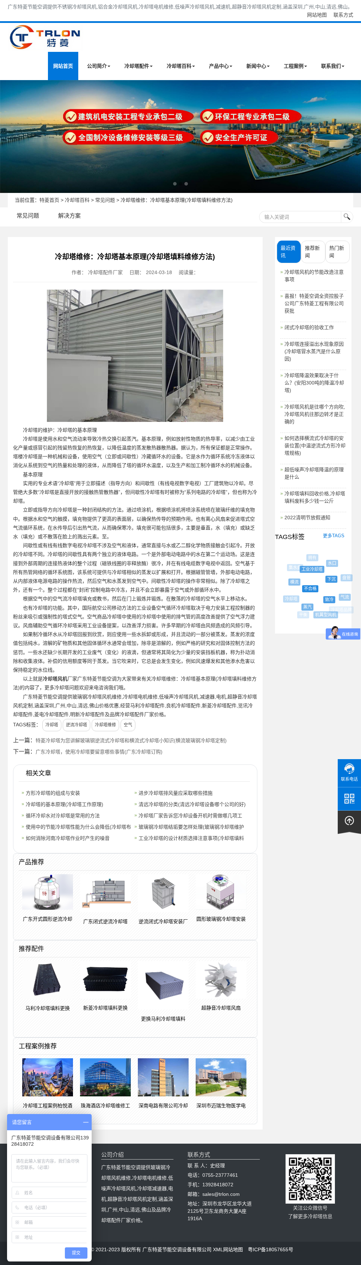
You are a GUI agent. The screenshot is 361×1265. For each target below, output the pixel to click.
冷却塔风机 (55, 679)
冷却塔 (51, 724)
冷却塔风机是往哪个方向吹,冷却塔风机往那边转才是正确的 (314, 414)
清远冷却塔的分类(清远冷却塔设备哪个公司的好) (192, 804)
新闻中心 (256, 66)
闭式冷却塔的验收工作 (309, 327)
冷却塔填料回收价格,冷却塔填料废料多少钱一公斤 (314, 497)
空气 (128, 724)
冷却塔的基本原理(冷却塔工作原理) (64, 804)
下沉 (324, 579)
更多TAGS (333, 535)
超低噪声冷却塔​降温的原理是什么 (314, 473)
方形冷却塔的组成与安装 (53, 793)
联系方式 (343, 15)
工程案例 (294, 66)
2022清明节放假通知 (307, 517)
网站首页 (63, 66)
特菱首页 (49, 200)
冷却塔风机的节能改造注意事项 (314, 275)
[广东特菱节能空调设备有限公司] (46, 45)
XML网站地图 (228, 1249)
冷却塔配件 (136, 66)
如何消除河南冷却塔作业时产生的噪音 (68, 838)
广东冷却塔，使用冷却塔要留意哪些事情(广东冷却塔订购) (99, 752)
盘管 (343, 577)
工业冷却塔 (306, 569)
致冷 (322, 599)
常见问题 (105, 200)
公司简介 (97, 66)
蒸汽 (302, 607)
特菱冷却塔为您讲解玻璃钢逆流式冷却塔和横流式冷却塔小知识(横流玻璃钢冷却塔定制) (131, 740)
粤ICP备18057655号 (270, 1249)
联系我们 (331, 66)
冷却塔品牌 (340, 609)
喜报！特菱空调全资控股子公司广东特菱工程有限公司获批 (314, 303)
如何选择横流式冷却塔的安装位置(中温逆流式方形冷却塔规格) (314, 445)
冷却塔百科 (179, 66)
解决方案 (69, 216)
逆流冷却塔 (76, 724)
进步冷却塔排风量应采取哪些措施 (176, 793)
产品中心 (219, 66)
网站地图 (317, 15)
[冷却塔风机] (180, 136)
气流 (340, 597)
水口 (328, 563)
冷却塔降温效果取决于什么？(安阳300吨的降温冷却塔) (314, 383)
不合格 (303, 588)
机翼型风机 (321, 614)
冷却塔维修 (105, 724)
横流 (290, 582)
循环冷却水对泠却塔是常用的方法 (63, 815)
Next (7, 136)
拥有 (310, 557)
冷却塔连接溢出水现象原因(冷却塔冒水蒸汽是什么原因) (314, 351)
